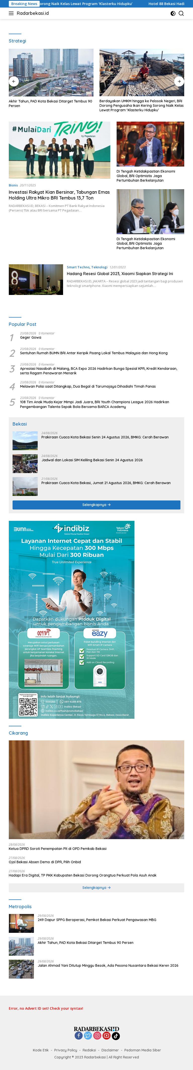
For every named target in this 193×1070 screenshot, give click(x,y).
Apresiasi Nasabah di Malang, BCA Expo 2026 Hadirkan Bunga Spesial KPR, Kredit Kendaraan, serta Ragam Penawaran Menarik (98, 370)
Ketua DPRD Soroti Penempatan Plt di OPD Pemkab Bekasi (58, 848)
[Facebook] (79, 1036)
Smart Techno (78, 267)
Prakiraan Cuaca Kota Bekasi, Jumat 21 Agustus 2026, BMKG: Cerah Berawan (106, 483)
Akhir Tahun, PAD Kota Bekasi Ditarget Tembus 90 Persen (50, 103)
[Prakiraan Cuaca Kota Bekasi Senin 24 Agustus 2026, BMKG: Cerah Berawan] (25, 440)
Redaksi (89, 1050)
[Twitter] (88, 1036)
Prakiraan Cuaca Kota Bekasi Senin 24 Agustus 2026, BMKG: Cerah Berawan (105, 437)
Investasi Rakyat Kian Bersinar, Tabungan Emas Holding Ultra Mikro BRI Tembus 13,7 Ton (59, 195)
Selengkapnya (94, 504)
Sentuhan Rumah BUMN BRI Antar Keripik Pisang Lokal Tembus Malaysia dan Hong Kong (94, 353)
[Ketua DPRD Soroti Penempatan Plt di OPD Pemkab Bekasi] (96, 789)
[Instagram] (97, 1036)
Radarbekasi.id (33, 13)
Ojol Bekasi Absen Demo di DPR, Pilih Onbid (45, 862)
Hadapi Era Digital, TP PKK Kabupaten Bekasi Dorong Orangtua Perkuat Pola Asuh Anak (83, 875)
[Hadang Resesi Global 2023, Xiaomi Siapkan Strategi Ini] (36, 279)
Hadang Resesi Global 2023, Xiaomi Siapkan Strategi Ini (120, 273)
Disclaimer (110, 1050)
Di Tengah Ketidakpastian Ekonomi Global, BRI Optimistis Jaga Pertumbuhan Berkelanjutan (146, 176)
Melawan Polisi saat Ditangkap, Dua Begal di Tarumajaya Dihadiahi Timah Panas (88, 386)
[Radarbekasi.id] (96, 1028)
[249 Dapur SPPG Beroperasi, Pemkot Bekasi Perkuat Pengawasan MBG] (21, 923)
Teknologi (99, 267)
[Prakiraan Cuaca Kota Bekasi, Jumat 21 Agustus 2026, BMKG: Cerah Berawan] (25, 486)
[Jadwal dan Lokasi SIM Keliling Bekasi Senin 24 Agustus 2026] (25, 463)
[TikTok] (116, 1036)
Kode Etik (41, 1050)
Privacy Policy (65, 1050)
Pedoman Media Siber (142, 1050)
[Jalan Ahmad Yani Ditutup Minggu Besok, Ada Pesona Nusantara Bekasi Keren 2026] (21, 969)
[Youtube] (107, 1036)
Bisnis (13, 185)
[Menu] (12, 13)
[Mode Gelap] (173, 13)
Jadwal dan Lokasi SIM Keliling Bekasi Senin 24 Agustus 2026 (92, 460)
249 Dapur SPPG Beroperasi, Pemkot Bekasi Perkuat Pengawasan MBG (97, 920)
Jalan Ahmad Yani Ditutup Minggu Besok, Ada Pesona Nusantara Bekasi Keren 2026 (108, 965)
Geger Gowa (30, 337)
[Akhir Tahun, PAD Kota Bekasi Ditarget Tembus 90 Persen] (51, 72)
